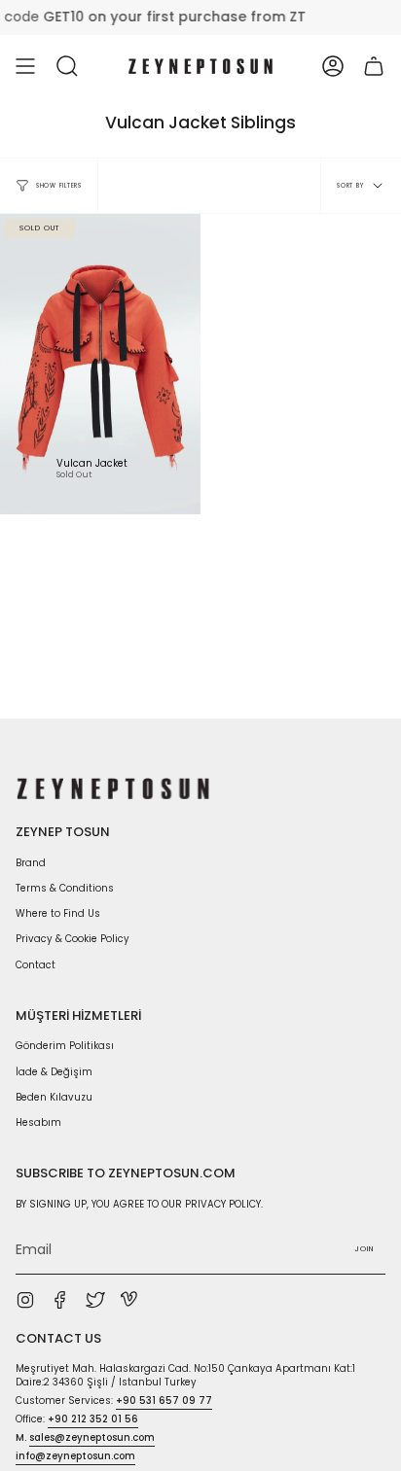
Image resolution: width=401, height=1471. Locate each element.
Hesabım (38, 1122)
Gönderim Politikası (65, 1045)
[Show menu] (25, 66)
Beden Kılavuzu (54, 1097)
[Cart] (373, 66)
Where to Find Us (58, 913)
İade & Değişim (54, 1072)
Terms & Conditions (65, 888)
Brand (31, 863)
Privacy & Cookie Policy (72, 938)
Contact (35, 965)
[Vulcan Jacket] (100, 364)
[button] (67, 66)
